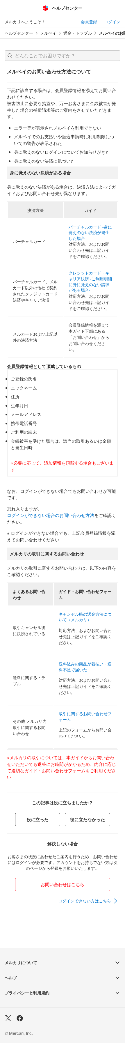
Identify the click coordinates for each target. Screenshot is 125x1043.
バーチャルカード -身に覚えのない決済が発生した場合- (90, 232)
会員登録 (89, 21)
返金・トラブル (77, 33)
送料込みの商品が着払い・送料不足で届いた (85, 666)
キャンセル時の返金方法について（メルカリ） (85, 617)
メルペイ (48, 33)
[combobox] (62, 55)
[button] (10, 56)
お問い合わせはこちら (62, 884)
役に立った (38, 819)
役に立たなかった (87, 819)
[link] (88, 901)
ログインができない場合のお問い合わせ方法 (50, 515)
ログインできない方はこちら (84, 901)
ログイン (112, 21)
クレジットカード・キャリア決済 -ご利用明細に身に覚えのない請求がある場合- (90, 281)
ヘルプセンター (19, 33)
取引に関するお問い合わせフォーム (85, 716)
